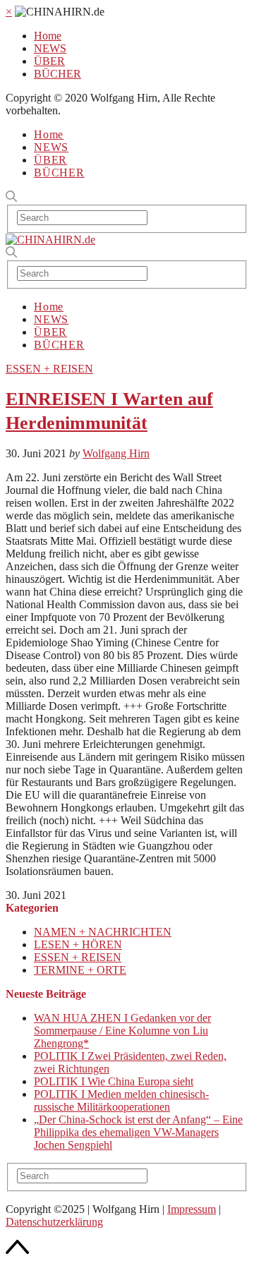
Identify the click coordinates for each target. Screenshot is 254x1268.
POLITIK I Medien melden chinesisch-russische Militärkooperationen (121, 1100)
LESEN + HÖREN (78, 944)
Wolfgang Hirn (116, 453)
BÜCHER (57, 74)
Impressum (191, 1209)
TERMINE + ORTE (80, 970)
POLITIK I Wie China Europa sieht (113, 1081)
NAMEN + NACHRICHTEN (102, 932)
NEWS (50, 48)
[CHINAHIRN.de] (50, 240)
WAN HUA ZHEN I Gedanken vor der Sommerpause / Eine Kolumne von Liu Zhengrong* (122, 1030)
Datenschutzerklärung (54, 1222)
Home (47, 36)
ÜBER (49, 61)
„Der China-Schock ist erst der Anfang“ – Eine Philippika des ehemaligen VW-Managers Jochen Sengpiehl (138, 1132)
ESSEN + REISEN (49, 369)
